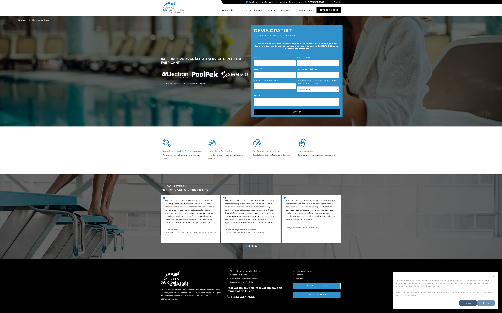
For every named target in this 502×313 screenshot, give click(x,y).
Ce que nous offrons (250, 10)
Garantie (271, 10)
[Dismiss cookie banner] (494, 276)
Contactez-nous (306, 10)
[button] (246, 246)
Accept (468, 303)
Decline (486, 303)
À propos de (227, 10)
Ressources (286, 10)
